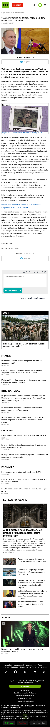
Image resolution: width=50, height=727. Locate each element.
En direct (17, 5)
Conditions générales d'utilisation (25, 693)
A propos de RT (25, 690)
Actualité (8, 665)
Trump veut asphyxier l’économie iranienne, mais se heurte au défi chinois (30, 604)
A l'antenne (34, 667)
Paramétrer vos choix (25, 698)
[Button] (40, 5)
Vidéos (5, 617)
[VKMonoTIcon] (6, 672)
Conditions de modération (25, 701)
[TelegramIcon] (34, 672)
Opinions (7, 430)
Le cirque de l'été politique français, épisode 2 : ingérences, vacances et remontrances (31, 572)
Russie (40, 665)
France (6, 356)
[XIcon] (25, 672)
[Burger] (45, 5)
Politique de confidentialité (25, 695)
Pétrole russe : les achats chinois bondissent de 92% (21, 472)
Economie (7, 467)
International (7, 244)
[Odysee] (15, 672)
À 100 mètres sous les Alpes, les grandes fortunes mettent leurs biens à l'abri (22, 533)
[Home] (5, 5)
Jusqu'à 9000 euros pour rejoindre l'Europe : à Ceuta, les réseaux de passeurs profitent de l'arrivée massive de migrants (22, 419)
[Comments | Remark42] (25, 285)
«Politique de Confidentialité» (20, 718)
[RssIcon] (44, 672)
